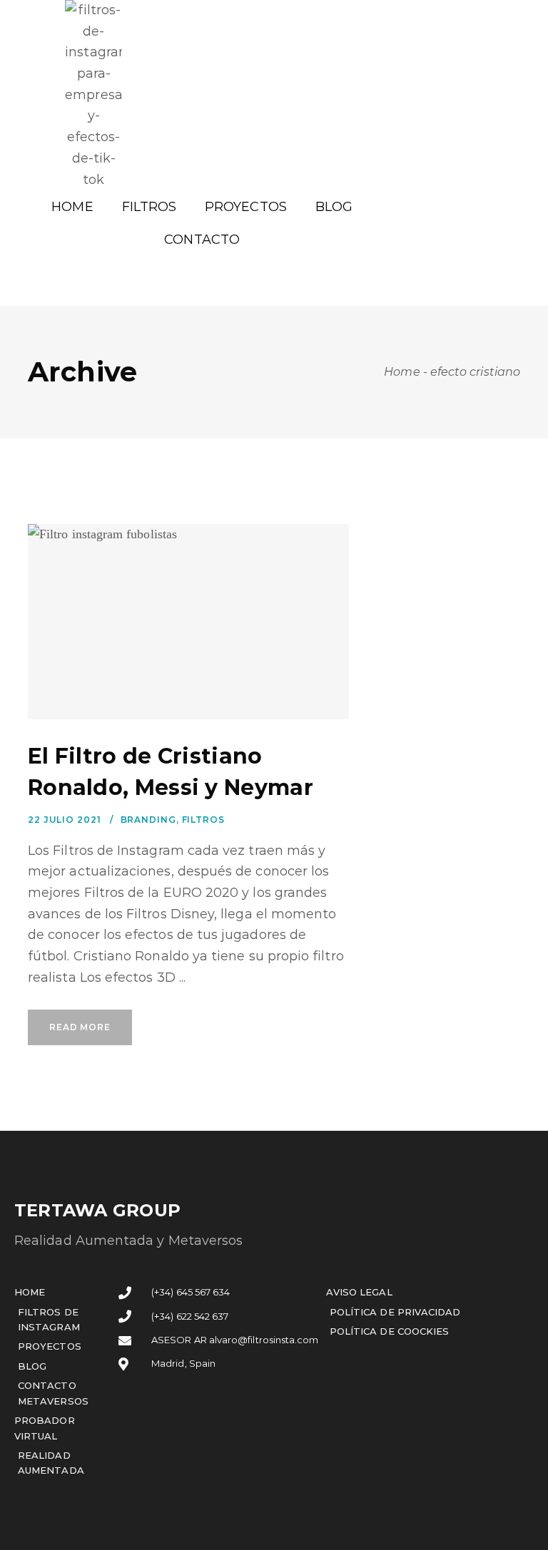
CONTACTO (202, 239)
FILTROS (149, 207)
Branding (148, 819)
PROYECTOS (246, 207)
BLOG (333, 207)
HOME (72, 207)
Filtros (203, 819)
